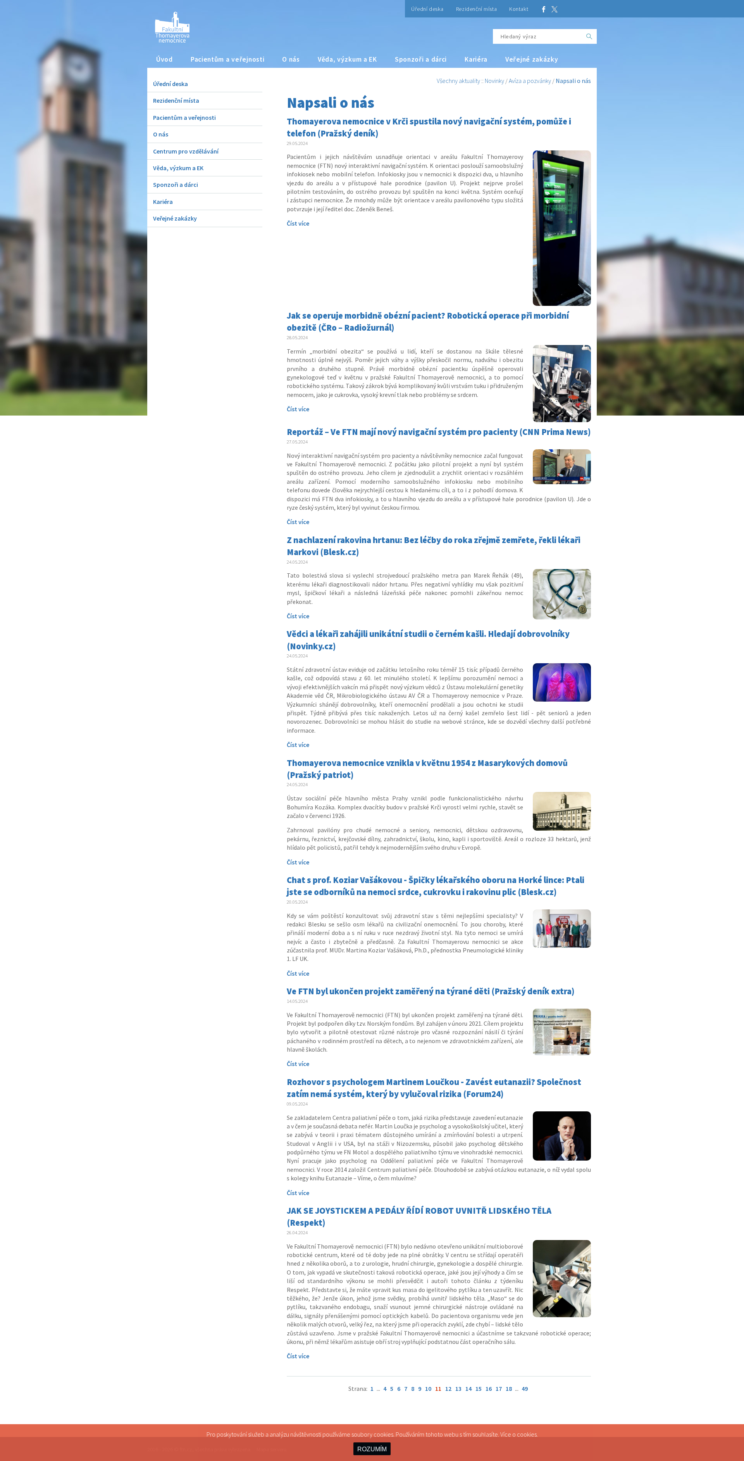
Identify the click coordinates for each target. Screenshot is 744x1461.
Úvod (164, 59)
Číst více (298, 223)
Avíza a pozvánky (530, 81)
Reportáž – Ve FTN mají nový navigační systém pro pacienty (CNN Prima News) (439, 431)
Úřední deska (427, 8)
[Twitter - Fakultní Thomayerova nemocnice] (554, 8)
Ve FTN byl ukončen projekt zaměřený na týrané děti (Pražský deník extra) (431, 991)
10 (428, 1388)
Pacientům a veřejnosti (228, 59)
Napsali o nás (573, 81)
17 (499, 1388)
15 (478, 1388)
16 (489, 1388)
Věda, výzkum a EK (347, 59)
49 (525, 1388)
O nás (291, 59)
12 (448, 1388)
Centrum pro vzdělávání (186, 151)
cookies (527, 1434)
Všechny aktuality (458, 81)
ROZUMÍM (372, 1449)
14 (468, 1388)
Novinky (494, 81)
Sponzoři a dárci (421, 59)
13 (458, 1388)
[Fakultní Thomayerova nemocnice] (168, 24)
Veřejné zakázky (531, 59)
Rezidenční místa (476, 8)
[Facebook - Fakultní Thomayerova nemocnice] (543, 8)
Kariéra (476, 59)
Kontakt (518, 8)
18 (509, 1388)
